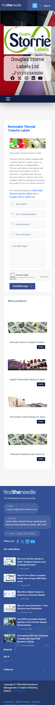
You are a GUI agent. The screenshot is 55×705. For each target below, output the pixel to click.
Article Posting (23, 702)
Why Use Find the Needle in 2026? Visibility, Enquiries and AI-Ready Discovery (31, 562)
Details (41, 347)
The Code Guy (18, 691)
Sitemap (36, 702)
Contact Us (9, 702)
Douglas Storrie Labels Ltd (22, 197)
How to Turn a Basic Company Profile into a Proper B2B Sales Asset (31, 578)
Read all (8, 649)
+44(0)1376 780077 (25, 533)
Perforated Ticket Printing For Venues (28, 417)
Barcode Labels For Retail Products (27, 342)
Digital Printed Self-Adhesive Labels (27, 379)
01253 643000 (29, 73)
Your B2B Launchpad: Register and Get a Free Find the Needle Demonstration (32, 622)
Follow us (9, 669)
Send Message (20, 286)
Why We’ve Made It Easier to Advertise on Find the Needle (31, 593)
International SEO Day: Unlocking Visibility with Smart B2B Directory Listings (32, 638)
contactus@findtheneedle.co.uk (21, 509)
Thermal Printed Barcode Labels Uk (27, 454)
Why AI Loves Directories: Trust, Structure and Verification (32, 607)
